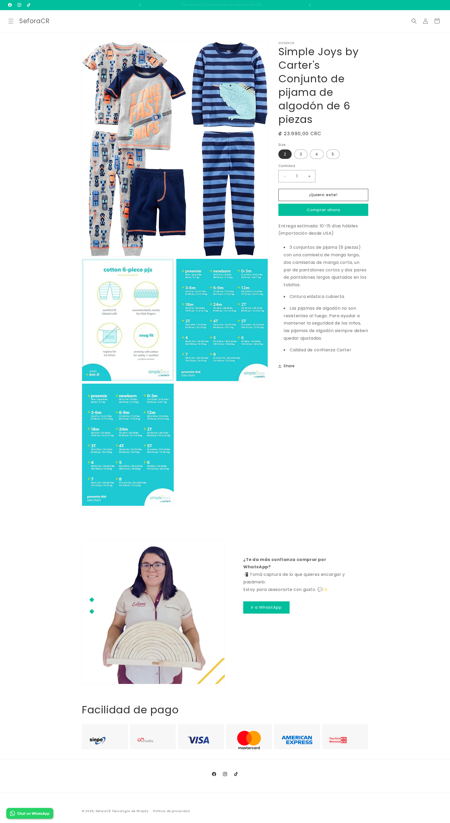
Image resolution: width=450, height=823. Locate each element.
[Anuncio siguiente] (310, 5)
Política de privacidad (171, 811)
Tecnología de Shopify (130, 811)
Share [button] (289, 366)
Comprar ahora (323, 210)
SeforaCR (103, 811)
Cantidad (286, 166)
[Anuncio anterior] (140, 5)
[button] (11, 21)
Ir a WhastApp (266, 607)
